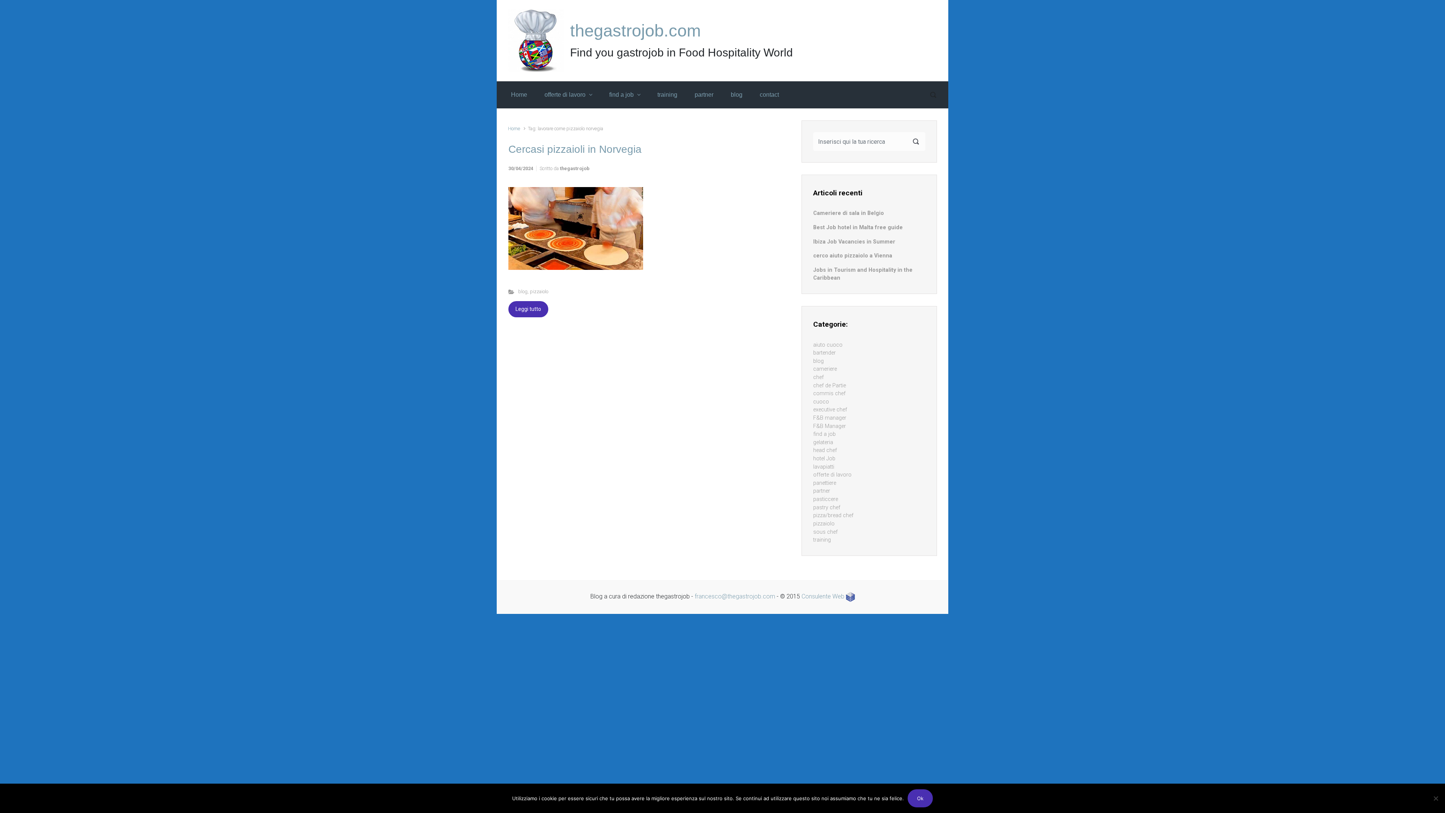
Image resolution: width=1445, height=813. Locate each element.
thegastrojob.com (635, 30)
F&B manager (829, 418)
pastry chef (826, 507)
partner (821, 491)
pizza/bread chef (833, 515)
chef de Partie (829, 385)
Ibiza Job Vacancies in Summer (854, 242)
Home (514, 128)
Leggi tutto (528, 309)
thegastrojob (575, 168)
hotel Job (824, 458)
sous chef (825, 532)
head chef (825, 450)
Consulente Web (824, 596)
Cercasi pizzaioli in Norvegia (575, 149)
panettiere (824, 483)
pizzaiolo (539, 291)
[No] (1435, 798)
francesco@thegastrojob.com (735, 596)
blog (523, 291)
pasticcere (825, 499)
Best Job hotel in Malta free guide (858, 227)
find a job (824, 434)
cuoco (821, 402)
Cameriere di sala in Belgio (848, 213)
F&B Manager (829, 426)
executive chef (830, 409)
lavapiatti (823, 467)
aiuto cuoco (828, 345)
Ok (920, 798)
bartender (824, 353)
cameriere (825, 369)
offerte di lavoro (832, 475)
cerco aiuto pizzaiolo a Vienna (852, 256)
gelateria (823, 442)
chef (818, 377)
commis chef (829, 393)
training (822, 540)
